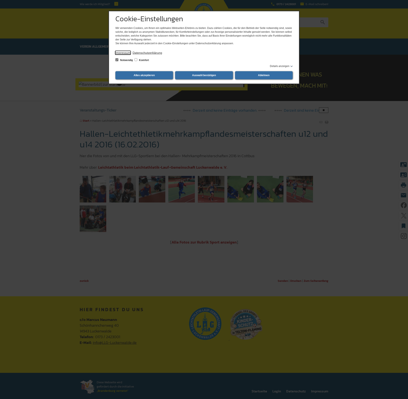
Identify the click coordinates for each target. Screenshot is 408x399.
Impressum (122, 52)
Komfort (143, 60)
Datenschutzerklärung (147, 52)
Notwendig (126, 60)
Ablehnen (263, 75)
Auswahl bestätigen (204, 75)
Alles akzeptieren (144, 75)
